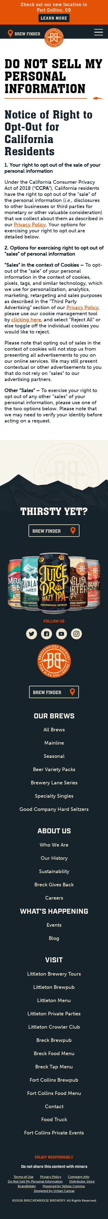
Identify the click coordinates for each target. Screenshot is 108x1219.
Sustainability (54, 871)
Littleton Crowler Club (54, 1027)
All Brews (54, 730)
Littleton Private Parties (54, 1014)
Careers (54, 898)
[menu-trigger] (99, 32)
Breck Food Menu (54, 1053)
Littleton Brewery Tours (54, 974)
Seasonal (54, 756)
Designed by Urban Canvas (54, 1191)
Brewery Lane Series (54, 783)
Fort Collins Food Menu (54, 1093)
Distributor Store (82, 1181)
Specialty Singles (54, 796)
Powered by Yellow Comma (64, 1186)
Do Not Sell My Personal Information (35, 1181)
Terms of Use (24, 1177)
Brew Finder (27, 33)
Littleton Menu (54, 1000)
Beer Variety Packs (54, 769)
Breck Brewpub (54, 1040)
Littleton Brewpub (54, 987)
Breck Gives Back (54, 885)
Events (54, 925)
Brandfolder (27, 1186)
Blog (54, 938)
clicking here (26, 320)
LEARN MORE (54, 18)
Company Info (78, 1177)
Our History (54, 858)
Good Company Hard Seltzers (54, 809)
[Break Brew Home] (54, 37)
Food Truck (54, 1119)
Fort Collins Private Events (54, 1133)
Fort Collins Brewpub (54, 1080)
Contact (54, 1107)
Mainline (54, 743)
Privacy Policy (30, 225)
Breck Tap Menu (54, 1067)
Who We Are (54, 845)
